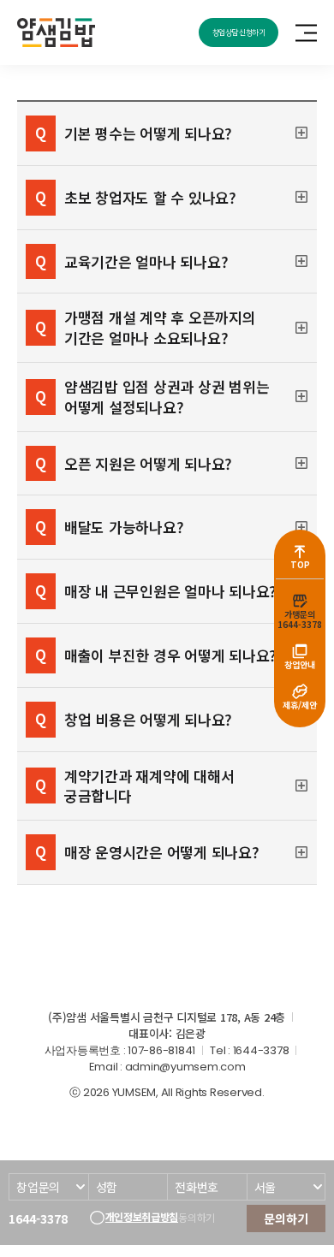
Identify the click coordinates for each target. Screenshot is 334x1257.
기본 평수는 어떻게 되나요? (148, 133)
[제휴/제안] (299, 691)
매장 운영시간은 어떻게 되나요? (161, 852)
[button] (167, 134)
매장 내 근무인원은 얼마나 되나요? (170, 591)
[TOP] (299, 551)
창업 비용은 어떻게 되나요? (148, 719)
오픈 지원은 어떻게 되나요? (148, 463)
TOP (300, 564)
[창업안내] (299, 651)
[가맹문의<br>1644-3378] (299, 600)
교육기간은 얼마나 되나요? (146, 261)
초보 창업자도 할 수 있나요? (150, 197)
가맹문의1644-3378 (299, 619)
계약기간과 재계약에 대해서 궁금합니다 (149, 786)
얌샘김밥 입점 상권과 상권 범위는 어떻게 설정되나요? (167, 397)
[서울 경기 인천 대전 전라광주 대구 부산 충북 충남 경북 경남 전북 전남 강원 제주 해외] (286, 1187)
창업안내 (299, 664)
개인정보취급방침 (142, 1217)
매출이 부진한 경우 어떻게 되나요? (170, 655)
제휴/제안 (300, 704)
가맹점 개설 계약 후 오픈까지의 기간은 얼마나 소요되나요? (160, 327)
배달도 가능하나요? (123, 526)
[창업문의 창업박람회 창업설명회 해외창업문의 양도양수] (48, 1187)
